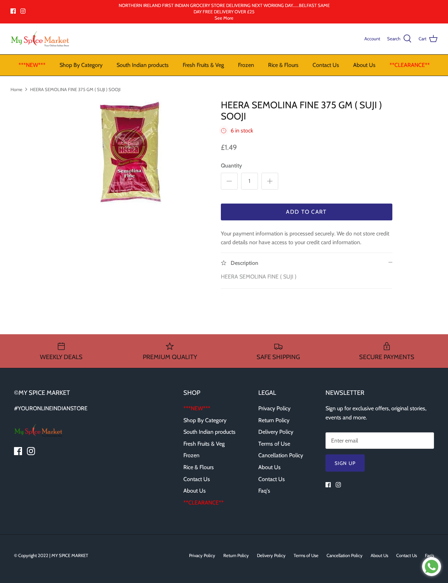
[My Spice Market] (40, 39)
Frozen (246, 65)
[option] (130, 152)
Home (16, 89)
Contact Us (326, 65)
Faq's (264, 490)
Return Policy (273, 420)
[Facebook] (13, 11)
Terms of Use (274, 443)
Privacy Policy (274, 408)
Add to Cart (306, 211)
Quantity (231, 165)
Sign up (345, 463)
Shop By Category (81, 65)
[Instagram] (23, 11)
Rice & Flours (283, 65)
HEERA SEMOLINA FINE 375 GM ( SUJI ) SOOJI (75, 89)
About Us (364, 65)
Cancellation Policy (280, 455)
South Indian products (143, 65)
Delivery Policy (275, 431)
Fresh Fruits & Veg (203, 65)
